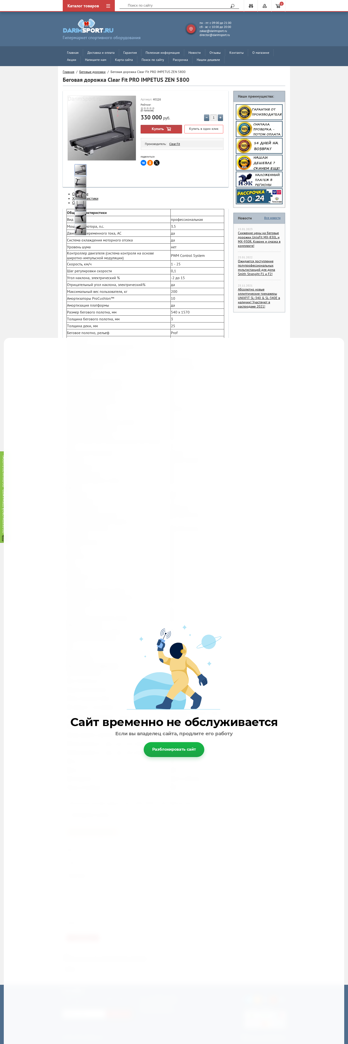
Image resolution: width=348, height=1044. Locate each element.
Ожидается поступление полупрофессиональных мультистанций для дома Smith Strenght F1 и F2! (256, 267)
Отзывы (215, 52)
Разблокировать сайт (174, 749)
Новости (194, 52)
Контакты (236, 52)
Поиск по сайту (153, 60)
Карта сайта (124, 60)
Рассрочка (180, 60)
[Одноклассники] (150, 163)
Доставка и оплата (101, 52)
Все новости (272, 218)
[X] (157, 163)
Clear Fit (174, 144)
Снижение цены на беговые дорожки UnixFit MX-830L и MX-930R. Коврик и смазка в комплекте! (259, 239)
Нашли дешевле (208, 60)
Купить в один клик (204, 129)
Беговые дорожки (92, 72)
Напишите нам (95, 60)
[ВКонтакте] (143, 163)
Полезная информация (163, 52)
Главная (73, 52)
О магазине (260, 52)
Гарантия (130, 52)
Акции (71, 60)
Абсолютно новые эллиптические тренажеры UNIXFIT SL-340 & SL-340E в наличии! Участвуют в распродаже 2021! (259, 298)
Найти (230, 6)
